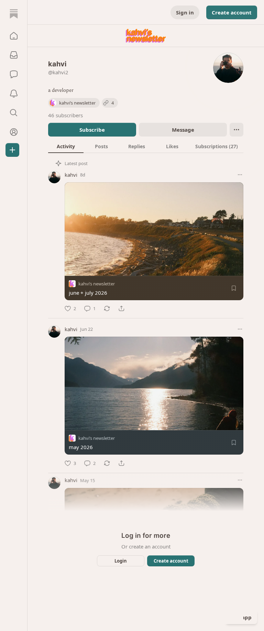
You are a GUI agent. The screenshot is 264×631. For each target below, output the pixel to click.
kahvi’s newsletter (96, 284)
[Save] (233, 288)
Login (120, 561)
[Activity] (14, 93)
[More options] (239, 174)
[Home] (14, 14)
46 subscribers (65, 115)
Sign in (185, 12)
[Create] (12, 150)
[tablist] (145, 146)
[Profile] (14, 132)
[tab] (66, 146)
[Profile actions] (236, 130)
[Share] (121, 308)
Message (183, 129)
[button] (14, 36)
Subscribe (92, 129)
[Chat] (14, 74)
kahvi (71, 174)
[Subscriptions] (14, 55)
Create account (232, 12)
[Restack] (107, 308)
